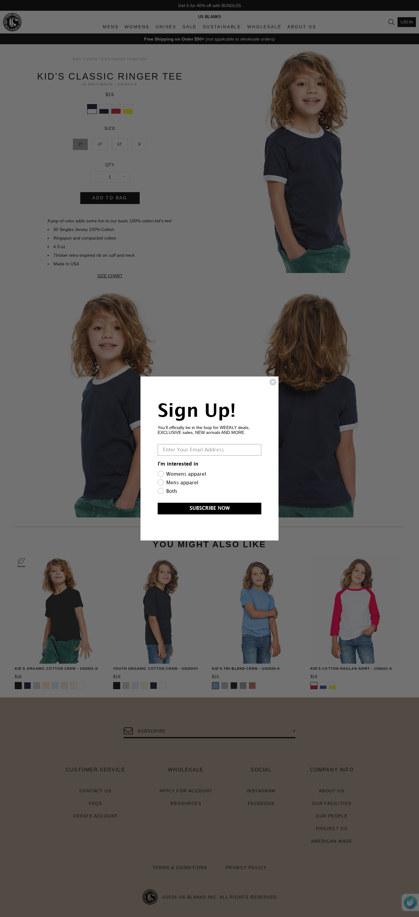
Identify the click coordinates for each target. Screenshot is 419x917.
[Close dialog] (273, 382)
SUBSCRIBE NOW (210, 508)
